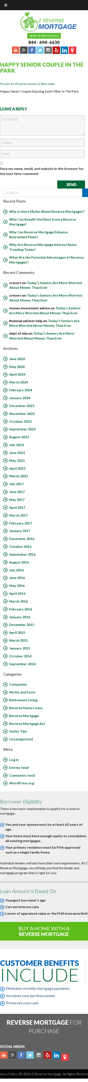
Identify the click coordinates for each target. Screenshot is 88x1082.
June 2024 (17, 359)
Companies (18, 684)
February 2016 (20, 609)
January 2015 (19, 648)
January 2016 (19, 617)
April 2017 (17, 507)
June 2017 (17, 492)
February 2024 (20, 390)
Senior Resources (44, 36)
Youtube (3, 1055)
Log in (14, 760)
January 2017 (19, 531)
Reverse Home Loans (26, 708)
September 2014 (22, 664)
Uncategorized (21, 739)
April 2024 (17, 374)
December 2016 (21, 539)
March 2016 (18, 601)
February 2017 (20, 523)
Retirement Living (23, 700)
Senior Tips (18, 731)
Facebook (21, 1055)
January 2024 (19, 398)
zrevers (32, 84)
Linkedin (56, 1055)
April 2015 (17, 632)
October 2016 (20, 546)
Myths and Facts (22, 692)
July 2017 (16, 484)
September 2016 (22, 554)
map (65, 1057)
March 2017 (18, 515)
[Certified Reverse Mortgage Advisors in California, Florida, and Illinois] (44, 22)
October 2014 (20, 656)
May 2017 (17, 499)
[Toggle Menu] (6, 5)
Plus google (12, 1055)
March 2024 (18, 382)
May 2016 (17, 585)
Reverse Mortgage (24, 716)
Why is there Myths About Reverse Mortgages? (47, 211)
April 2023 (17, 468)
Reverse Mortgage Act (27, 723)
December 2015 (21, 625)
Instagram (39, 1055)
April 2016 (17, 593)
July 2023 (16, 445)
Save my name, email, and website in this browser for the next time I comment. (42, 171)
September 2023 (22, 429)
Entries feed (19, 767)
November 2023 (22, 413)
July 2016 (16, 570)
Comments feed (22, 775)
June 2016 (17, 578)
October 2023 (20, 421)
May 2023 (17, 460)
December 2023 (21, 406)
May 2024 (17, 367)
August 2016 (19, 562)
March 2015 (18, 640)
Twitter (30, 1055)
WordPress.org (21, 783)
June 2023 (17, 453)
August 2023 (19, 437)
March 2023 (18, 476)
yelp (47, 1055)
